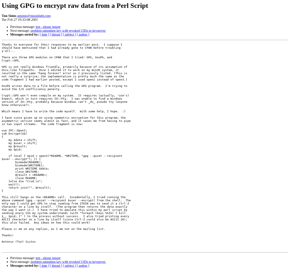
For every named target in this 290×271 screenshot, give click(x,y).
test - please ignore (48, 27)
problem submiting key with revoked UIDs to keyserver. (68, 30)
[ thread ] (56, 34)
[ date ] (44, 34)
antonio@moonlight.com (34, 16)
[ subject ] (69, 34)
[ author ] (83, 34)
